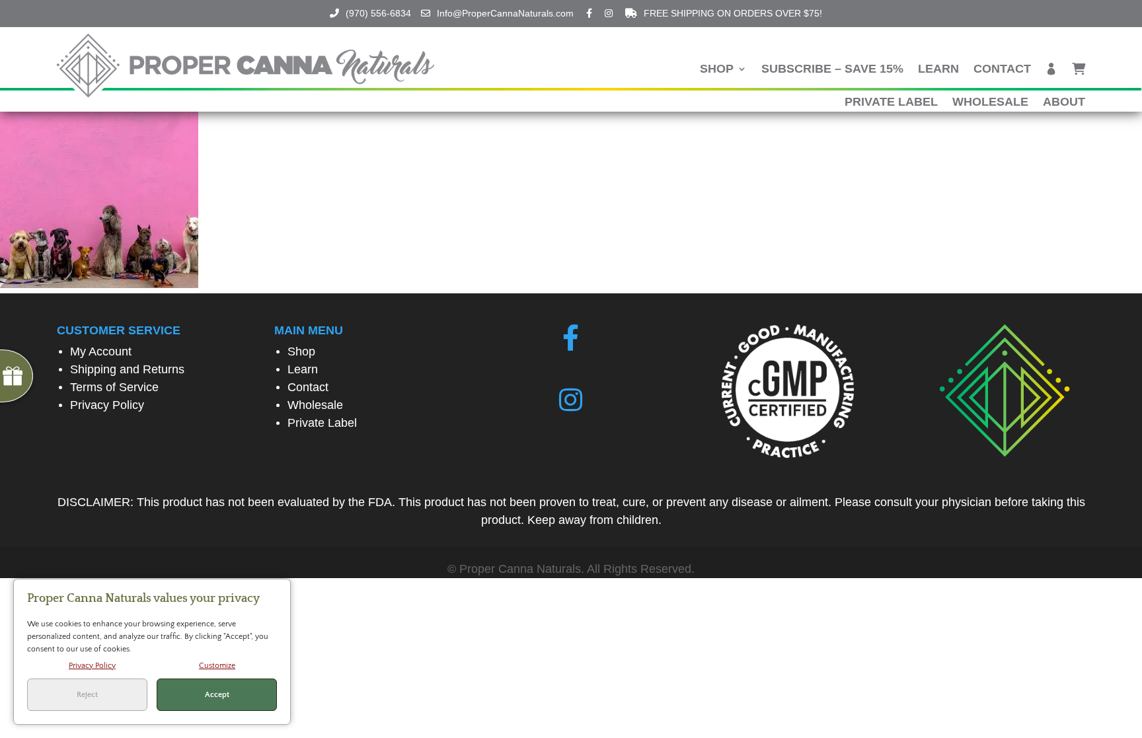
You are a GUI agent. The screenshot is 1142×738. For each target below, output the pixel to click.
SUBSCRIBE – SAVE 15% (832, 69)
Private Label (891, 102)
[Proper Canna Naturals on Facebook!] (570, 338)
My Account (101, 351)
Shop (717, 69)
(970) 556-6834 (378, 13)
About (1064, 102)
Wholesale (990, 102)
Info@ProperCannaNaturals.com (505, 13)
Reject (87, 694)
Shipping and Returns (127, 369)
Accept (217, 694)
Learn (938, 69)
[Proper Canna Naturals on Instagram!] (570, 400)
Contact (1002, 69)
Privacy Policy (107, 405)
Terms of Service (114, 387)
